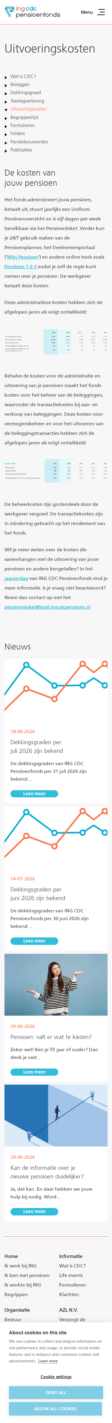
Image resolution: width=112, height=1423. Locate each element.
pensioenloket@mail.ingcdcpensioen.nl (47, 607)
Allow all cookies (55, 1408)
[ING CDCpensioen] (32, 12)
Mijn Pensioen (22, 257)
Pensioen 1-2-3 (20, 266)
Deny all (56, 1392)
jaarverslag (16, 578)
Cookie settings (56, 1376)
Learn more (48, 1361)
